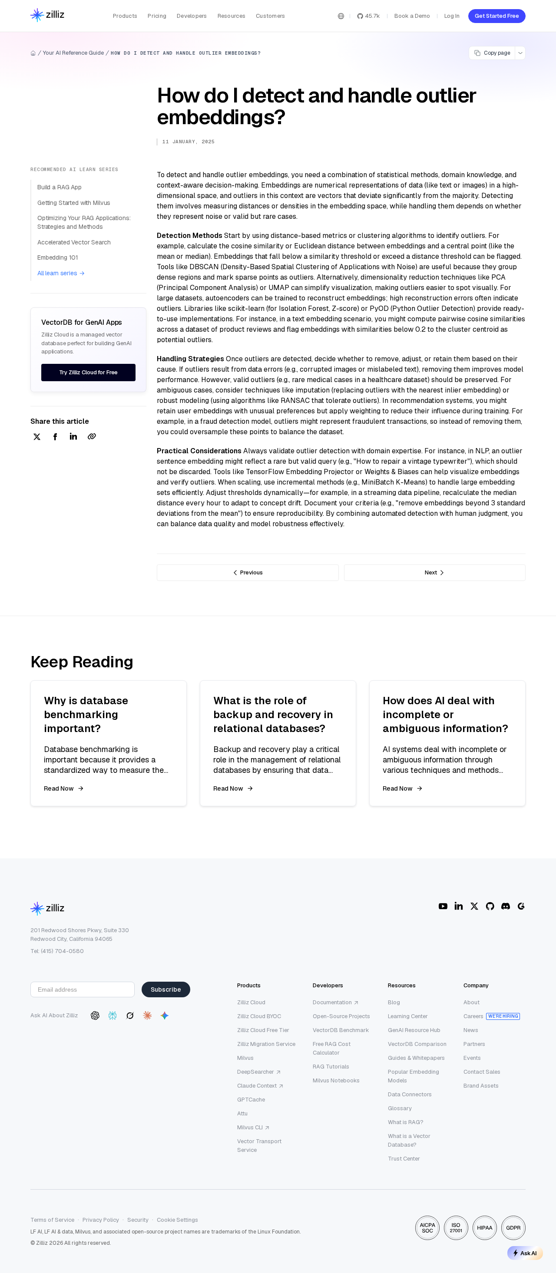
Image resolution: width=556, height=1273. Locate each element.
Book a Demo (412, 16)
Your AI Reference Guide (73, 52)
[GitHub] (490, 906)
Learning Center (408, 1016)
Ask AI (528, 1253)
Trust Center (404, 1158)
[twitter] (36, 437)
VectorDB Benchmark (341, 1030)
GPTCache (251, 1099)
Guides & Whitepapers (416, 1058)
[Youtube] (443, 906)
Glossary (400, 1108)
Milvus (245, 1058)
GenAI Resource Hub (414, 1030)
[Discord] (505, 906)
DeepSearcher (255, 1071)
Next (431, 572)
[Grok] (130, 1015)
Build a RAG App (59, 187)
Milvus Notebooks (336, 1080)
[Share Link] (91, 437)
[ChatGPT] (95, 1015)
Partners (474, 1044)
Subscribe (166, 989)
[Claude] (147, 1015)
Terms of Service (52, 1220)
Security (138, 1220)
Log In (452, 16)
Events (472, 1058)
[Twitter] (474, 906)
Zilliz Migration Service (266, 1044)
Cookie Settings (177, 1220)
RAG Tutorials (331, 1066)
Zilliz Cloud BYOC (259, 1016)
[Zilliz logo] (47, 16)
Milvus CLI (250, 1127)
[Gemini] (164, 1015)
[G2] (521, 906)
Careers (473, 1016)
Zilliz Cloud (251, 1002)
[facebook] (55, 437)
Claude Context (257, 1085)
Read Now (59, 788)
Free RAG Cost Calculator (332, 1048)
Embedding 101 (57, 257)
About (471, 1002)
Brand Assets (481, 1085)
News (470, 1030)
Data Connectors (410, 1094)
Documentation (332, 1002)
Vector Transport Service (259, 1146)
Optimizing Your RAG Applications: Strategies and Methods (83, 222)
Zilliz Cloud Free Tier (263, 1030)
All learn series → (60, 273)
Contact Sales (481, 1071)
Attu (242, 1113)
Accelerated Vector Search (74, 242)
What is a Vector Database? (409, 1140)
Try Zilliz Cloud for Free (88, 372)
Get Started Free (497, 16)
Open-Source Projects (341, 1016)
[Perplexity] (112, 1015)
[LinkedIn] (458, 906)
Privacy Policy (101, 1220)
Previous (251, 572)
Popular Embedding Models (413, 1076)
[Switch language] (341, 16)
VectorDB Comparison (417, 1044)
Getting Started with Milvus (73, 203)
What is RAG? (406, 1122)
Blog (394, 1002)
